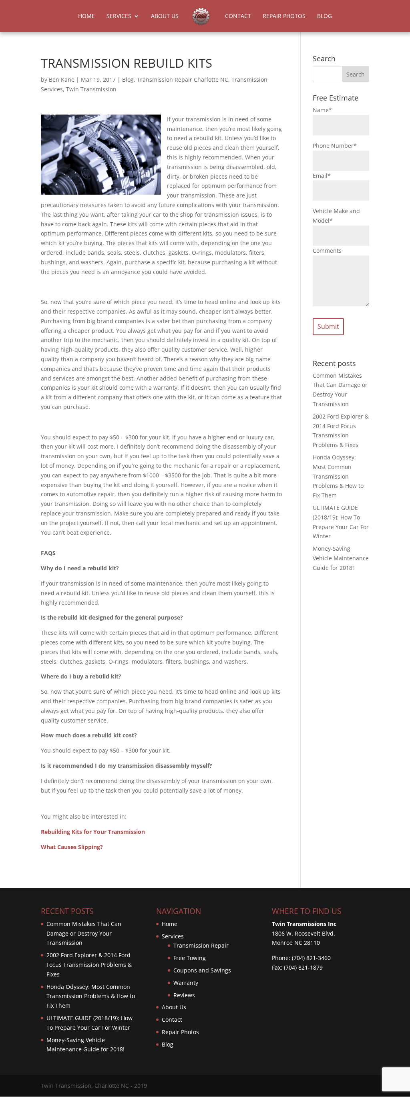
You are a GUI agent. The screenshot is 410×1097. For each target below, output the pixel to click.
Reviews (184, 995)
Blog (324, 16)
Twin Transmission (91, 89)
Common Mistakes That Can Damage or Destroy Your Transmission (83, 933)
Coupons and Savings (202, 970)
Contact (238, 16)
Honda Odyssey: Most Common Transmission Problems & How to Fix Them (338, 476)
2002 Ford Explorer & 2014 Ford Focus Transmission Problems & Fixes (89, 964)
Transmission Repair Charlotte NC (182, 79)
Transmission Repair (201, 945)
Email (322, 175)
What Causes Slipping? (72, 847)
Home (86, 16)
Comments (327, 250)
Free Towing (189, 958)
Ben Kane (61, 79)
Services (119, 16)
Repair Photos (284, 16)
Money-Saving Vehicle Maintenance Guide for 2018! (341, 558)
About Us (165, 16)
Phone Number (335, 145)
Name (322, 110)
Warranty (185, 982)
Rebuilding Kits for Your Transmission (93, 831)
